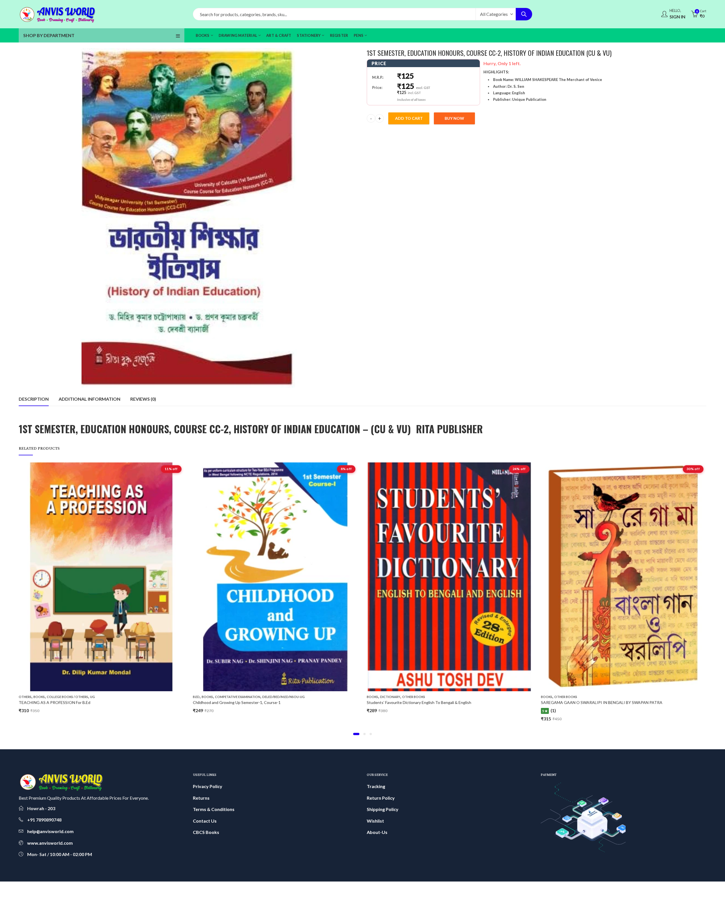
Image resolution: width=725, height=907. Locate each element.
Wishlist (375, 820)
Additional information (89, 399)
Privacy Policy (207, 786)
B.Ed (22, 697)
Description (34, 399)
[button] (356, 734)
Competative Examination (63, 697)
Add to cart (409, 118)
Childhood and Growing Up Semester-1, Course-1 (63, 702)
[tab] (34, 399)
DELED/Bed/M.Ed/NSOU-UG (109, 697)
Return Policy (381, 798)
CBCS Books (206, 832)
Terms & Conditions (213, 809)
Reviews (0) (143, 399)
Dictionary (216, 697)
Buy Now (454, 118)
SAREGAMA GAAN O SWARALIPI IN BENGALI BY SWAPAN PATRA (428, 702)
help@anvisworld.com (50, 831)
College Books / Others (575, 697)
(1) (379, 710)
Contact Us (205, 820)
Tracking (376, 786)
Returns (201, 798)
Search (524, 14)
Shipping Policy (382, 809)
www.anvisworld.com (50, 843)
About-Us (377, 832)
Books (33, 697)
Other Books (239, 697)
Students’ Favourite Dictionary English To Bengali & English (245, 702)
